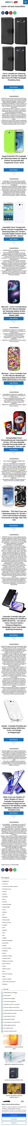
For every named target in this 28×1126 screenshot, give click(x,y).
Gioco (3, 927)
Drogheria (4, 912)
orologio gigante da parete (10, 1025)
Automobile (5, 896)
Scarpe (4, 966)
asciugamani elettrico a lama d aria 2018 (13, 1010)
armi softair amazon (8, 1028)
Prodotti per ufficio (6, 958)
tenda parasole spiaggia (9, 998)
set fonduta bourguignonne (10, 1001)
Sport (3, 971)
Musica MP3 (5, 943)
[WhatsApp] (14, 13)
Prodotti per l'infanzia (7, 955)
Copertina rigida (6, 907)
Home (3, 932)
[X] (7, 13)
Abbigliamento (5, 881)
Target (3, 976)
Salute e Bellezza (6, 963)
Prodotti (4, 953)
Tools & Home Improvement (8, 981)
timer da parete (7, 995)
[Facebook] (3, 13)
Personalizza (14, 1119)
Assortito (4, 891)
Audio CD (4, 894)
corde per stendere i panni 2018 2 (11, 1007)
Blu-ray (4, 899)
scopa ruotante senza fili (9, 1016)
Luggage (4, 937)
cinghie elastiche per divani (10, 1013)
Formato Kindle (5, 919)
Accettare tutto (14, 1115)
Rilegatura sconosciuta (7, 961)
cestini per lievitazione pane (10, 1031)
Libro (3, 935)
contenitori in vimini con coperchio (12, 1004)
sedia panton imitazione (9, 1019)
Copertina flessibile (6, 904)
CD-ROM (4, 901)
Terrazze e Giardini (6, 979)
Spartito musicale (6, 968)
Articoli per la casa (6, 889)
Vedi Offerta (14, 87)
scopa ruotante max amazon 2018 (12, 1022)
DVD (3, 914)
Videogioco (4, 984)
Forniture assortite (6, 922)
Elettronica (4, 917)
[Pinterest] (10, 13)
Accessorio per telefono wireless (10, 886)
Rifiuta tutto (14, 1122)
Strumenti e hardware (7, 973)
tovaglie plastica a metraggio (10, 992)
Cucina (4, 909)
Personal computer (6, 948)
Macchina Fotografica (7, 940)
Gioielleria (4, 930)
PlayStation (5, 950)
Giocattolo (4, 925)
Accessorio (5, 883)
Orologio (4, 945)
